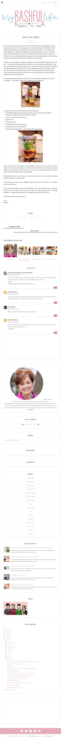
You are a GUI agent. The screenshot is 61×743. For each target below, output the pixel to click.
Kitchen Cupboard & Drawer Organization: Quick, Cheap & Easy (31, 548)
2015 (7, 640)
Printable (30, 526)
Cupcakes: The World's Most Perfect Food (19, 683)
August (9, 649)
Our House (30, 523)
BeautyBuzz (30, 482)
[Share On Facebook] (24, 217)
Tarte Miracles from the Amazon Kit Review (19, 675)
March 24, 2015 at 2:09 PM (13, 274)
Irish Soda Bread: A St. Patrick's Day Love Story (20, 673)
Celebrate (30, 485)
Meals (30, 40)
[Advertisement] (30, 710)
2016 (7, 638)
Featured (30, 508)
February (10, 690)
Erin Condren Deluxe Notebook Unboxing (25, 557)
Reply (55, 287)
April (8, 657)
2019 (7, 631)
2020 (7, 628)
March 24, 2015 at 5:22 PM (13, 309)
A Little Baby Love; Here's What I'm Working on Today (22, 661)
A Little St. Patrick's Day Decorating (17, 678)
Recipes (30, 530)
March (9, 659)
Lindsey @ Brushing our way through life (20, 272)
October (9, 645)
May (8, 654)
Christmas (30, 489)
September (10, 647)
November (10, 642)
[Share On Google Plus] (30, 217)
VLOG (30, 534)
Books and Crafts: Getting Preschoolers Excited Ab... (22, 668)
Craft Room (30, 497)
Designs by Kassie (41, 736)
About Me (30, 478)
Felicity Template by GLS (23, 736)
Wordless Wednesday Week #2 (15, 664)
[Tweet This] (18, 217)
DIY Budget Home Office (18, 575)
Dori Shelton (11, 307)
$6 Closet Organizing (13, 685)
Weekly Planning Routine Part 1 (21, 584)
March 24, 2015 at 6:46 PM (13, 322)
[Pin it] (37, 217)
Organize (30, 519)
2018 (7, 633)
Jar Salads (10, 666)
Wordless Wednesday (13, 671)
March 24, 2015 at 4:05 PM (13, 294)
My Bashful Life (12, 292)
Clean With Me (30, 493)
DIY (30, 504)
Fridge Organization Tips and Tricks (23, 566)
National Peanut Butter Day (15, 687)
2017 (7, 635)
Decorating (30, 500)
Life (30, 511)
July (8, 652)
